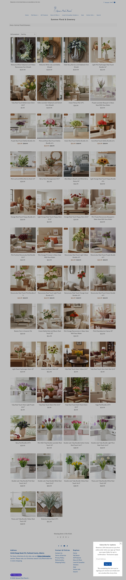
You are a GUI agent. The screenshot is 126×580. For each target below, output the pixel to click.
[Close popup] (120, 543)
